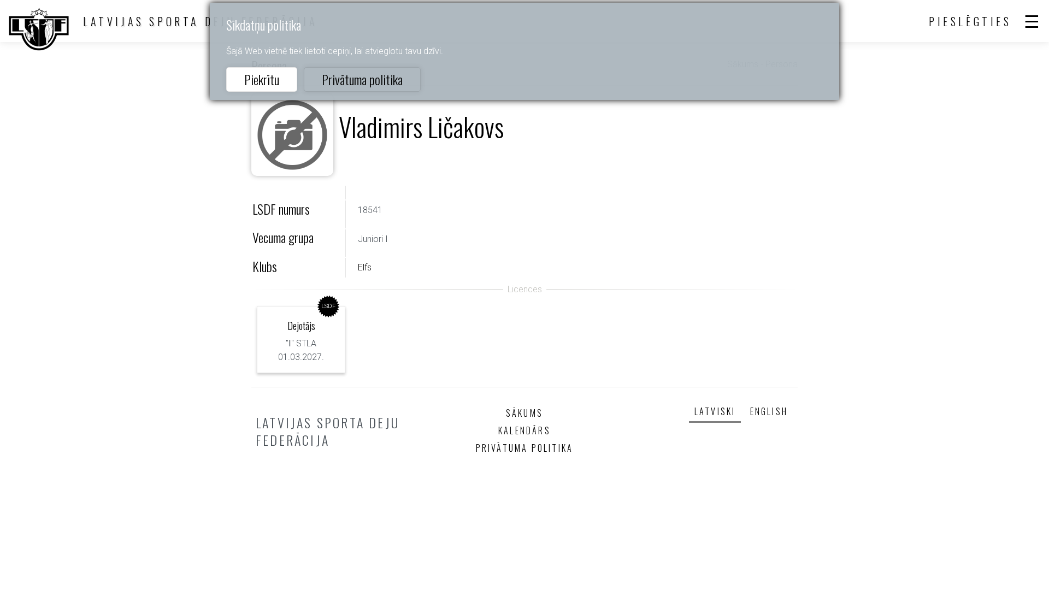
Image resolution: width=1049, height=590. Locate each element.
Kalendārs (524, 430)
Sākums (524, 413)
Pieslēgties (970, 21)
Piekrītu (261, 79)
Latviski (715, 411)
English (769, 411)
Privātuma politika (362, 79)
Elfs (365, 267)
